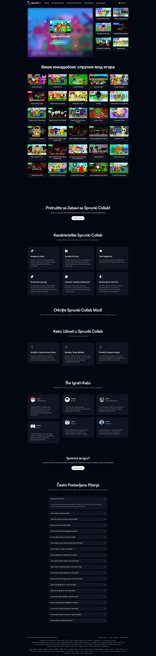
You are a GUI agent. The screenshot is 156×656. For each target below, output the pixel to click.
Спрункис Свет (95, 642)
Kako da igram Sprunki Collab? (60, 513)
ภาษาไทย (106, 649)
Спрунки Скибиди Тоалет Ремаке (83, 640)
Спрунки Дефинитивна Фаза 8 (55, 646)
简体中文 (51, 649)
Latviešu (77, 653)
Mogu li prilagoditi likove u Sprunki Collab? (63, 585)
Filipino (53, 651)
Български (117, 651)
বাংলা (115, 649)
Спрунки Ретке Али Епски (101, 644)
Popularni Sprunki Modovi (74, 3)
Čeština (86, 651)
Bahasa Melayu (99, 649)
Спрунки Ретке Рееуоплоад (48, 640)
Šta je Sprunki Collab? (57, 499)
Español (46, 649)
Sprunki (47, 3)
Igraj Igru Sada (60, 42)
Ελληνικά (91, 651)
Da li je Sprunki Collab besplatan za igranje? (64, 531)
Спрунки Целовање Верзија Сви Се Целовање (48, 644)
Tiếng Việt (33, 651)
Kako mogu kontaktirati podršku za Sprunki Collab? (66, 567)
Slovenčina (105, 651)
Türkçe (126, 649)
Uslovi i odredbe (113, 637)
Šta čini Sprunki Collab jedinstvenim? (62, 620)
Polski (121, 649)
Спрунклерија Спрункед (109, 640)
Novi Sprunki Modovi (58, 3)
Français (40, 649)
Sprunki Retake (88, 3)
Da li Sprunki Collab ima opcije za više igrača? (64, 608)
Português (71, 649)
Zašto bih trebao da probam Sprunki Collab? (64, 519)
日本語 (61, 649)
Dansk (77, 651)
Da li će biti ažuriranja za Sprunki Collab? (63, 537)
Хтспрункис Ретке (83, 646)
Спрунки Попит (97, 640)
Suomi (81, 651)
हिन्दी (118, 649)
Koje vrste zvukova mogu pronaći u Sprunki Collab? (66, 579)
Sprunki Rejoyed (101, 3)
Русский (81, 649)
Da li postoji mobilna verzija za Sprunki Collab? (65, 561)
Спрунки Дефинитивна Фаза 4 (65, 642)
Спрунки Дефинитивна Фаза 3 (82, 642)
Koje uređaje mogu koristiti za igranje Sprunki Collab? (67, 543)
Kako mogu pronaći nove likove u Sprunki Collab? (66, 614)
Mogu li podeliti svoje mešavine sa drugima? (64, 555)
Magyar (63, 651)
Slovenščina (67, 653)
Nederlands (47, 651)
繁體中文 (56, 649)
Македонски (88, 653)
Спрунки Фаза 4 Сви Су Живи (65, 640)
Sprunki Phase (105, 646)
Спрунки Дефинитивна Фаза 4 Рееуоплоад (112, 642)
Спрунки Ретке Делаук (71, 646)
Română (58, 651)
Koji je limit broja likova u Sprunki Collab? (63, 590)
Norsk (72, 651)
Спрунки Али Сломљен (115, 644)
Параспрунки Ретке (94, 646)
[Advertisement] (78, 188)
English (30, 649)
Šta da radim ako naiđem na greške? (62, 549)
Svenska (68, 651)
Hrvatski (123, 651)
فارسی (100, 651)
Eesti (72, 653)
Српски (112, 651)
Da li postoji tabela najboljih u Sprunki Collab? (64, 596)
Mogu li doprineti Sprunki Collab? (61, 525)
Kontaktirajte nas (124, 637)
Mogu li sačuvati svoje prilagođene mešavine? (64, 602)
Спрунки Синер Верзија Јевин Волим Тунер (44, 642)
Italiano (76, 649)
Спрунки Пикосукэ (77, 644)
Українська (40, 651)
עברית (96, 651)
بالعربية (111, 649)
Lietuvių (82, 653)
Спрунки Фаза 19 (66, 644)
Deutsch (35, 649)
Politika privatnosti (103, 637)
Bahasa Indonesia (89, 649)
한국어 (66, 649)
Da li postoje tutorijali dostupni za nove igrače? (65, 573)
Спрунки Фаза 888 (88, 644)
